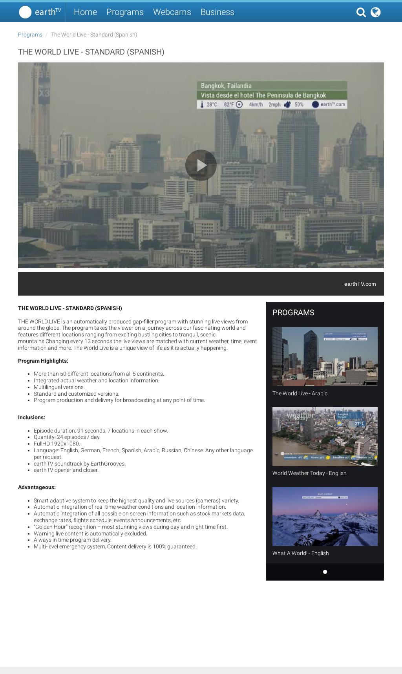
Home (85, 12)
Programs (125, 12)
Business (217, 12)
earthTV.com (360, 284)
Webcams (172, 12)
